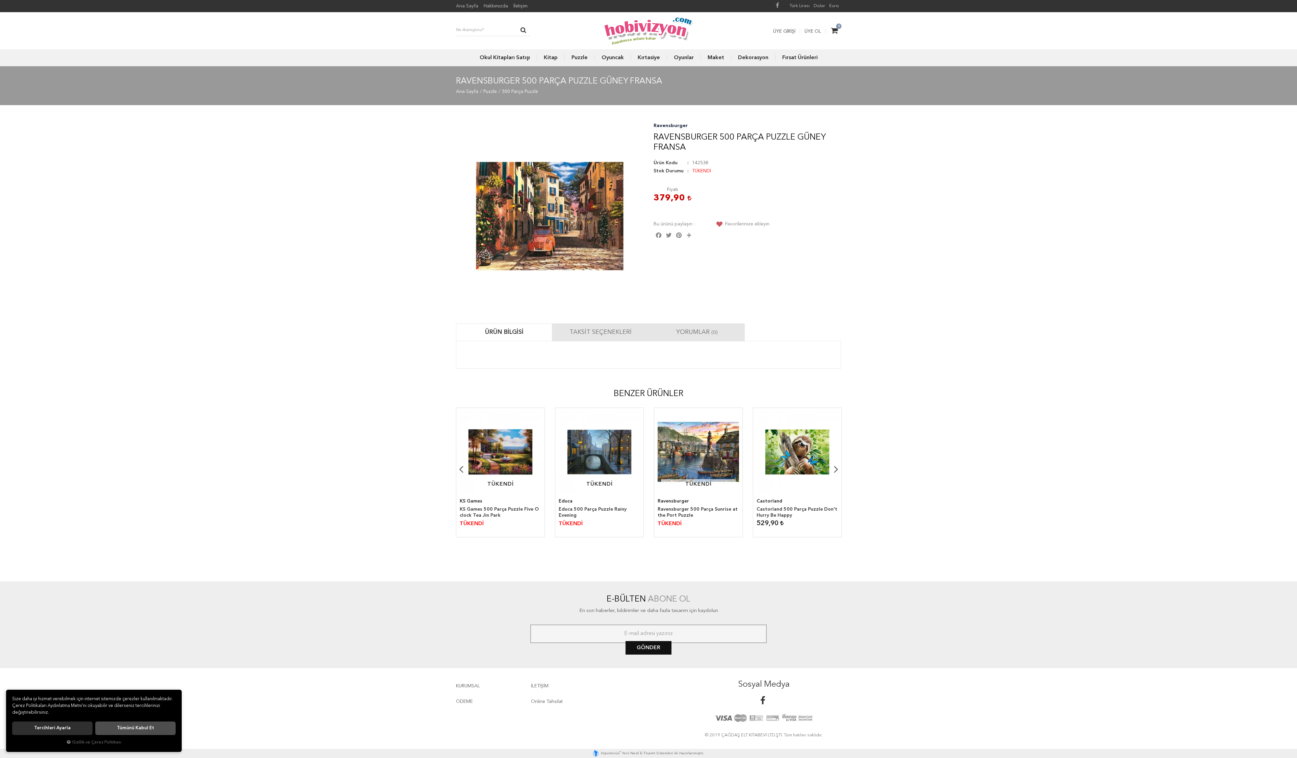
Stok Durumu (669, 171)
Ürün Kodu (666, 163)
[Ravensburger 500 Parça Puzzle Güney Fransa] (549, 216)
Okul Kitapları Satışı (505, 57)
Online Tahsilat (547, 701)
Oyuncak (613, 57)
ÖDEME (464, 701)
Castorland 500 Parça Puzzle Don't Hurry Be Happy (797, 512)
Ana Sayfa (467, 6)
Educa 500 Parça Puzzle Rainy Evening (593, 512)
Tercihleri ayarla (52, 728)
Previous (461, 469)
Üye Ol (813, 31)
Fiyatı (672, 189)
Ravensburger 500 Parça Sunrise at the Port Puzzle (698, 512)
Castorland (769, 501)
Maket (716, 57)
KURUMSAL (468, 686)
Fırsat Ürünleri (800, 57)
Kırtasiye (649, 57)
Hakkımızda (496, 6)
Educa (566, 501)
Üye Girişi (784, 31)
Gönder (648, 648)
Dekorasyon (753, 57)
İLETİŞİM (540, 686)
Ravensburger (671, 125)
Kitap (551, 57)
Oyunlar (684, 57)
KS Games (471, 501)
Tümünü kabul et (135, 728)
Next (836, 469)
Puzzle (579, 57)
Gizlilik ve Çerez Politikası (96, 742)
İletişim (520, 6)
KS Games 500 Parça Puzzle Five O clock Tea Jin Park (499, 512)
